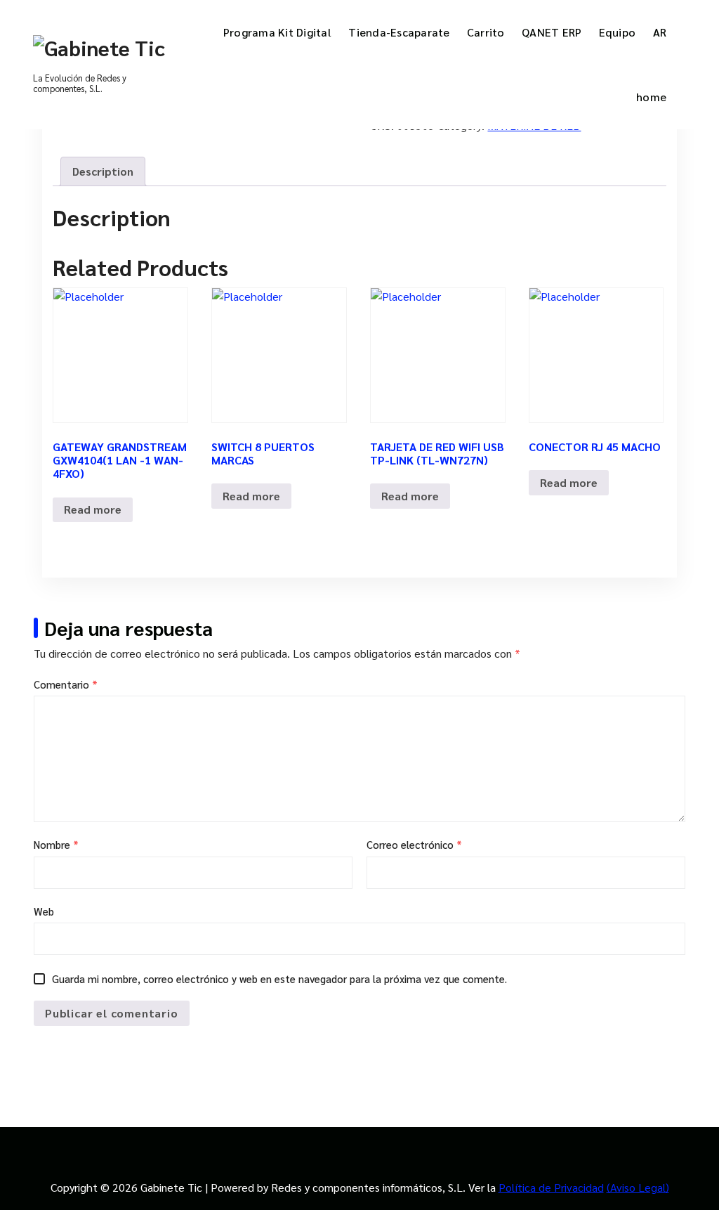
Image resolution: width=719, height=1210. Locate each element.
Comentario (66, 684)
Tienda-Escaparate (398, 32)
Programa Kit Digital (277, 32)
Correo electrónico (414, 844)
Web (44, 911)
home (651, 96)
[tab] (102, 171)
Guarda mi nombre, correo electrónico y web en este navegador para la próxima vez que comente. (279, 978)
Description (102, 171)
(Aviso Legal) (638, 1187)
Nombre (56, 844)
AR (660, 32)
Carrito (486, 32)
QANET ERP (551, 32)
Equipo (617, 32)
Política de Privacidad (551, 1187)
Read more (92, 509)
